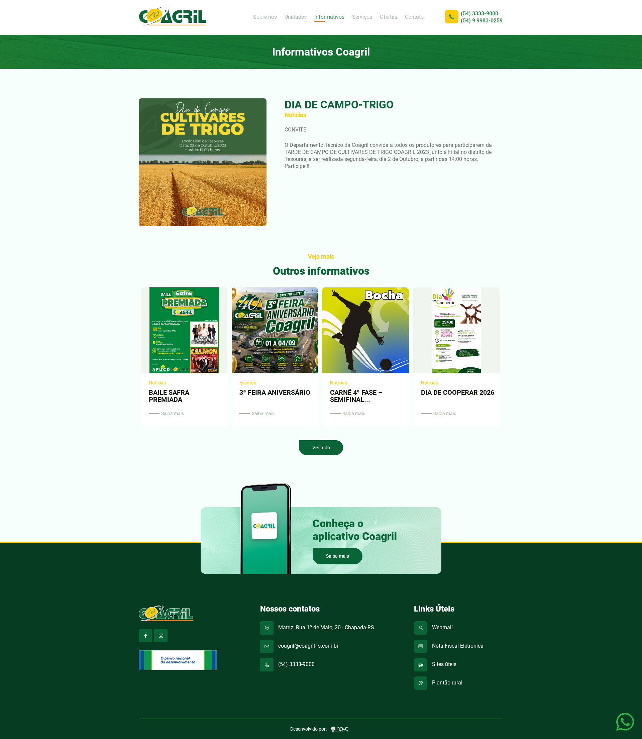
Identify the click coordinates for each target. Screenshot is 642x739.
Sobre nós (265, 17)
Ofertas (388, 17)
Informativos (329, 17)
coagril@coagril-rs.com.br (307, 646)
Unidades (296, 17)
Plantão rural (446, 682)
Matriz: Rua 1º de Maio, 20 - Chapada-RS (325, 627)
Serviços (362, 17)
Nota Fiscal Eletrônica (457, 646)
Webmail (442, 627)
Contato (414, 17)
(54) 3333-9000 (479, 13)
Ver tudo (321, 447)
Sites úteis (443, 664)
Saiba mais (172, 413)
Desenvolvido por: (309, 729)
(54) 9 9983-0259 (482, 20)
